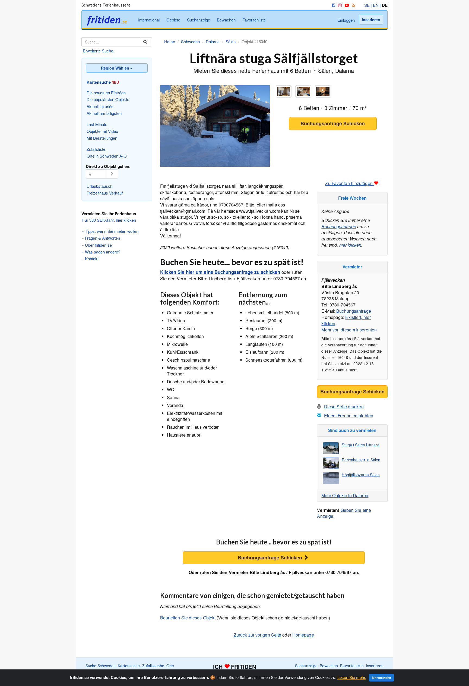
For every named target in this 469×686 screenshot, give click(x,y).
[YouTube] (346, 5)
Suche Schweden (100, 665)
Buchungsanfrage (338, 226)
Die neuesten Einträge (106, 92)
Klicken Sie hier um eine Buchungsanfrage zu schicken (220, 272)
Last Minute (97, 124)
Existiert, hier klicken (346, 320)
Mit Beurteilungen (102, 138)
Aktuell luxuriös (100, 106)
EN (376, 5)
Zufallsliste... (98, 149)
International (149, 20)
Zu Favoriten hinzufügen (349, 183)
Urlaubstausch (99, 186)
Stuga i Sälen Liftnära (360, 444)
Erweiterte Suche (98, 51)
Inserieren (371, 19)
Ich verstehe (381, 677)
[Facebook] (332, 5)
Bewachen (226, 20)
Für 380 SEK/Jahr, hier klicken (109, 220)
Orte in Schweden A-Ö (107, 156)
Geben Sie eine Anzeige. (344, 513)
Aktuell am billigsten (104, 113)
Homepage (303, 635)
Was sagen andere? (102, 252)
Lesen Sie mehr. (351, 677)
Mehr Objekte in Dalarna (344, 495)
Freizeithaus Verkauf (105, 193)
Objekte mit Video (102, 131)
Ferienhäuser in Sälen (361, 459)
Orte (170, 665)
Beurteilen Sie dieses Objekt (188, 618)
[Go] (112, 173)
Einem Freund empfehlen (348, 415)
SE (367, 5)
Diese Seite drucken (344, 406)
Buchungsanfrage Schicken (332, 123)
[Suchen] (146, 41)
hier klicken (350, 245)
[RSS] (352, 5)
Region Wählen (115, 68)
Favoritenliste (254, 20)
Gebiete (173, 20)
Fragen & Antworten (102, 238)
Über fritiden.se (98, 245)
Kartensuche (129, 665)
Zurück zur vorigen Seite (257, 635)
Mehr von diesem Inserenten (349, 330)
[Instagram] (339, 5)
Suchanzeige (198, 20)
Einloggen (346, 20)
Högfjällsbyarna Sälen (361, 474)
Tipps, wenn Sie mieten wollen (111, 231)
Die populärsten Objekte (108, 99)
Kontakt (92, 258)
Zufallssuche (153, 665)
